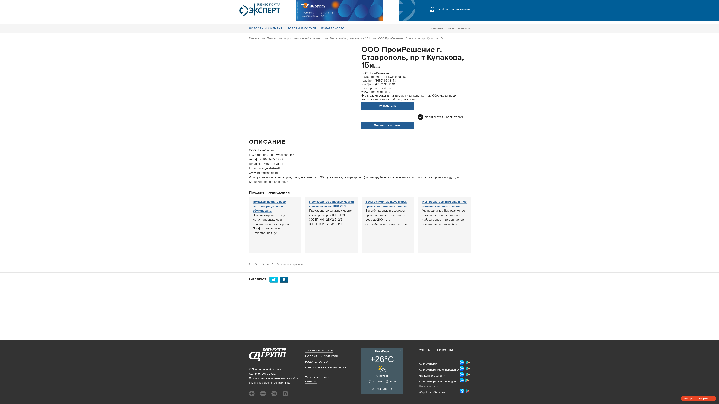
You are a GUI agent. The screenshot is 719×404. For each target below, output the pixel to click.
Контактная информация (325, 367)
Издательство (333, 28)
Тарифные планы (442, 29)
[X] (274, 279)
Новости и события (266, 28)
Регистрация (461, 10)
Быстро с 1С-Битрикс (696, 398)
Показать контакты (387, 125)
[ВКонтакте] (285, 279)
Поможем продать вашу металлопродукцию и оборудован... (269, 206)
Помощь (464, 29)
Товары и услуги (302, 28)
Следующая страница (289, 264)
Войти (443, 10)
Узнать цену (387, 106)
